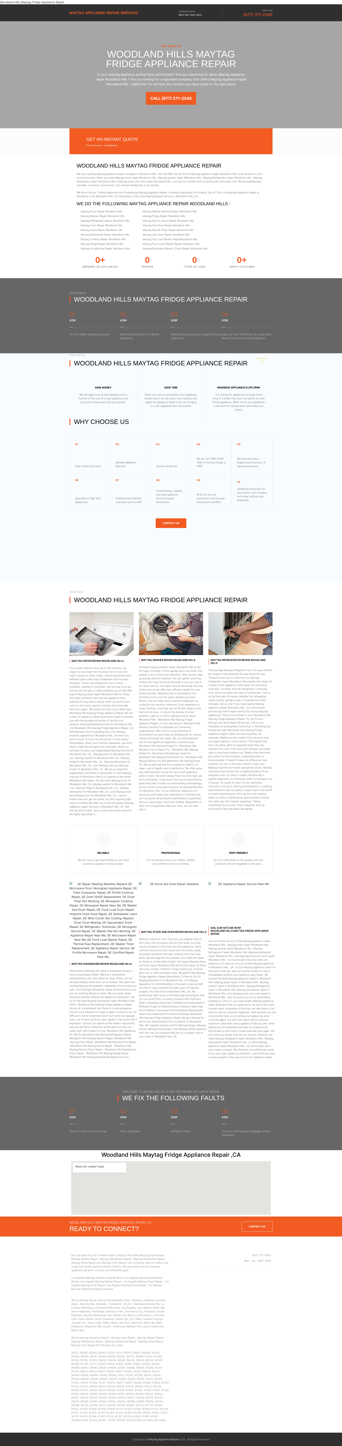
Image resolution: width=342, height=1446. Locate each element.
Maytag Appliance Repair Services (103, 13)
